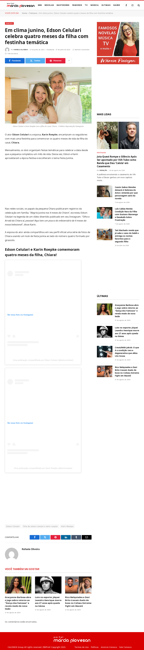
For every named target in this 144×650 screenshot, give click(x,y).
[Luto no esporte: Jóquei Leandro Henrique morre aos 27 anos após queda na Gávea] (48, 585)
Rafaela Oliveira (21, 49)
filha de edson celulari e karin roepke (40, 526)
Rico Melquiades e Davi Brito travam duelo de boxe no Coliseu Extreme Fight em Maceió (78, 601)
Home (24, 13)
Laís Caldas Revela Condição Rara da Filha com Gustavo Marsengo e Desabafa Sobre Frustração (126, 214)
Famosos (77, 5)
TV (86, 5)
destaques (101, 152)
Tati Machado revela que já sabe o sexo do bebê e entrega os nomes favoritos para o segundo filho (127, 236)
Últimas (106, 5)
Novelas (49, 5)
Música (95, 5)
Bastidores (63, 5)
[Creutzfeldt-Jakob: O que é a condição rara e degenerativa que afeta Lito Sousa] (104, 352)
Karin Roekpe (67, 526)
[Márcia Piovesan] (19, 5)
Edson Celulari (13, 526)
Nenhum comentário (82, 49)
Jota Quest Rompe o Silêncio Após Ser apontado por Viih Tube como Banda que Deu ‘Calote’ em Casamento (117, 161)
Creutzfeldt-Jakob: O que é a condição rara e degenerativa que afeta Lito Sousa (127, 351)
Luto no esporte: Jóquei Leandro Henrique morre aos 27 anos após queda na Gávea (48, 601)
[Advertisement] (48, 183)
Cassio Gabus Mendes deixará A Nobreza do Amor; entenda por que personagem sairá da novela (126, 193)
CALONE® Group (16, 647)
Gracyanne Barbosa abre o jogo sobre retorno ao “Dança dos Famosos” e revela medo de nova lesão (18, 603)
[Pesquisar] (138, 5)
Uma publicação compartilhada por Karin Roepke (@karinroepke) (43, 468)
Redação (103, 170)
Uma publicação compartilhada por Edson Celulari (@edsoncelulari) (43, 360)
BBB (40, 5)
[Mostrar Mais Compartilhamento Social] (69, 60)
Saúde (116, 5)
